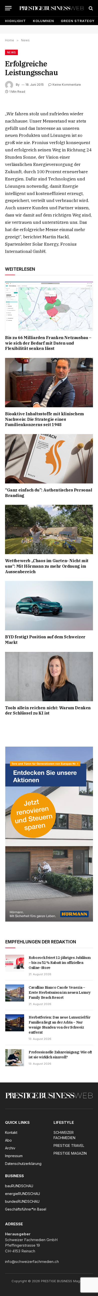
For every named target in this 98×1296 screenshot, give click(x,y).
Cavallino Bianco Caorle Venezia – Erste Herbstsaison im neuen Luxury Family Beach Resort (60, 992)
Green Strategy (77, 21)
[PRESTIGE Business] (51, 8)
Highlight (15, 21)
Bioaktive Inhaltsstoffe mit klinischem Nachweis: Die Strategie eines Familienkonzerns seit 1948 (44, 419)
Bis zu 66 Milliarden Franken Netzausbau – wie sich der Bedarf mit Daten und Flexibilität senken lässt (48, 343)
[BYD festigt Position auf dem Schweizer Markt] (49, 605)
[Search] (90, 8)
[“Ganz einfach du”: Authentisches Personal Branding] (49, 458)
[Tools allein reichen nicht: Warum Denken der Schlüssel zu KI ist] (49, 676)
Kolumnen (43, 21)
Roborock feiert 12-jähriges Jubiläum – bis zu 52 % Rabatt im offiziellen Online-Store (59, 962)
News (11, 52)
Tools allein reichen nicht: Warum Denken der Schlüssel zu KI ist (48, 710)
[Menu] (8, 8)
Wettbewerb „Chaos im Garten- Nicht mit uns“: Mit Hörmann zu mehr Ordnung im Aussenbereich (46, 566)
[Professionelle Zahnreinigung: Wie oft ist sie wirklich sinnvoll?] (14, 1057)
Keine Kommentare (67, 84)
